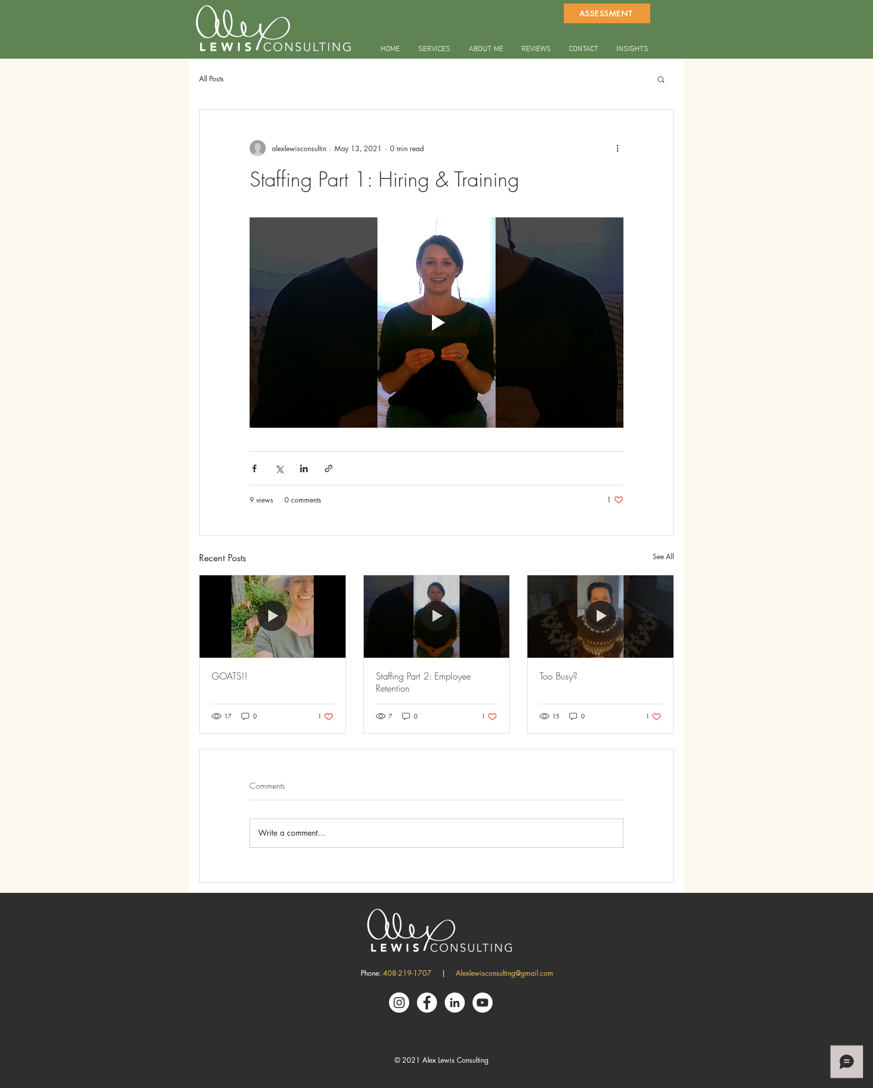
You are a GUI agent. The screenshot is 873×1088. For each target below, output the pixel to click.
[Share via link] (328, 468)
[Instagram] (399, 1002)
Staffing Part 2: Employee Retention (423, 682)
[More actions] (617, 148)
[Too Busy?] (600, 616)
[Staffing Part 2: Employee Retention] (437, 616)
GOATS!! (230, 676)
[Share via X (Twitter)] (279, 468)
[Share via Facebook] (254, 468)
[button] (661, 79)
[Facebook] (427, 1002)
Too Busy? (558, 676)
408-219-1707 (407, 973)
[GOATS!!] (273, 616)
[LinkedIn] (455, 1002)
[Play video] (436, 322)
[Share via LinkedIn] (304, 468)
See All (663, 556)
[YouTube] (482, 1002)
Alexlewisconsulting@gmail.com (504, 973)
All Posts (211, 78)
